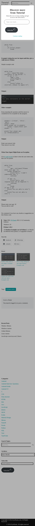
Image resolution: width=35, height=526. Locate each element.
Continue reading (17, 36)
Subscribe (10, 30)
